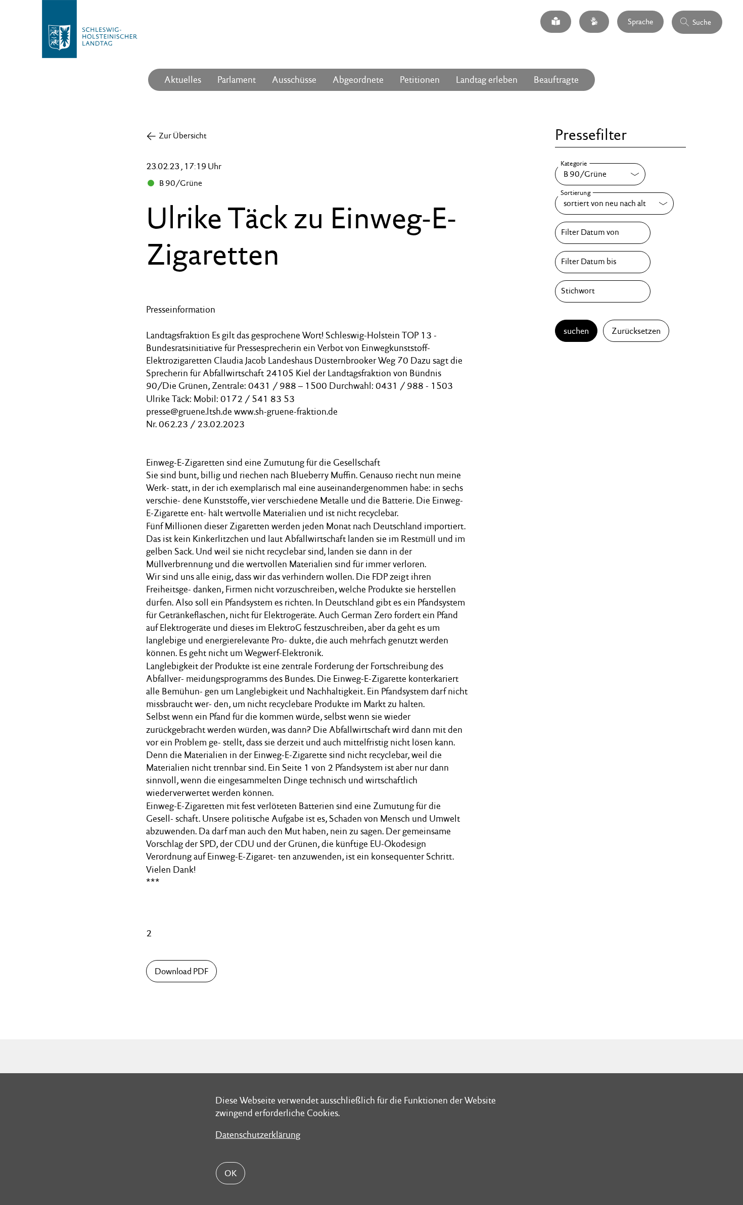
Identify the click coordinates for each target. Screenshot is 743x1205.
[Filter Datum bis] (602, 262)
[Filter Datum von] (602, 233)
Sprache (640, 21)
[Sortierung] (614, 203)
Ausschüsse (294, 79)
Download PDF (181, 971)
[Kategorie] (600, 174)
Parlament (236, 79)
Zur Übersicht (183, 135)
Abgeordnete (358, 79)
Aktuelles (182, 79)
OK (230, 1173)
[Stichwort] (602, 291)
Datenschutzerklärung (257, 1134)
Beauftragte (556, 79)
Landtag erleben (487, 79)
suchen (576, 331)
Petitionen (420, 79)
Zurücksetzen (636, 331)
